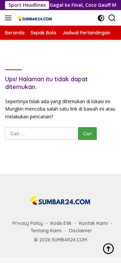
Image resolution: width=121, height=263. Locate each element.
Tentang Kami (46, 231)
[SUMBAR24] (34, 18)
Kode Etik (61, 223)
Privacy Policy (27, 223)
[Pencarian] (112, 18)
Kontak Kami (93, 223)
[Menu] (9, 18)
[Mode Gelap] (101, 18)
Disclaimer (80, 231)
